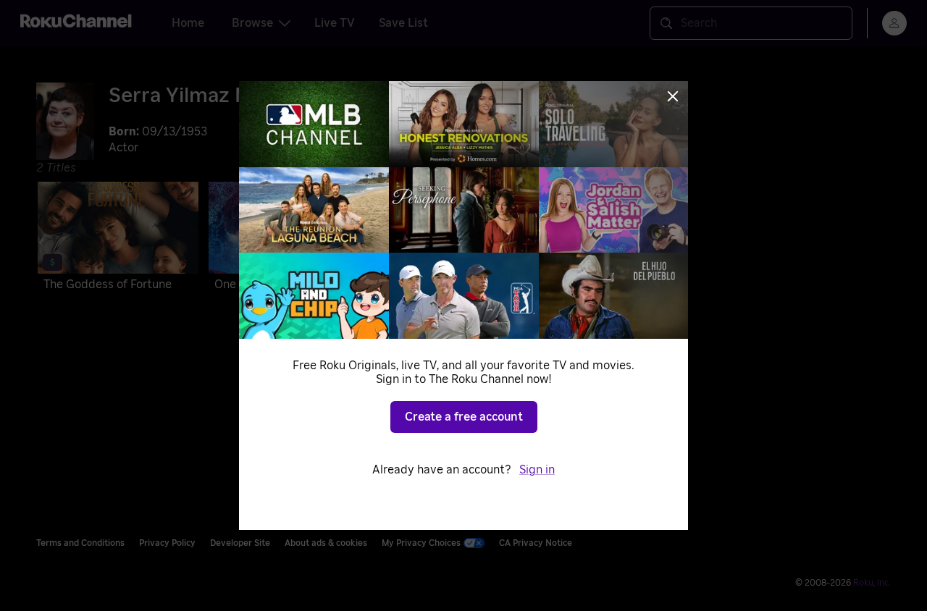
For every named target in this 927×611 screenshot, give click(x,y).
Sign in (537, 470)
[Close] (672, 96)
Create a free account (464, 417)
